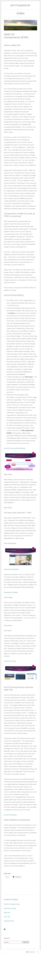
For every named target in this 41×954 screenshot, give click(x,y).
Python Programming (12, 904)
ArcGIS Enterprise (10, 815)
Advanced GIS (9, 921)
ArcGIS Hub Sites (10, 661)
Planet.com (30, 242)
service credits (14, 175)
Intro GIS (7, 917)
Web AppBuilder (10, 543)
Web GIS (7, 912)
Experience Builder (11, 592)
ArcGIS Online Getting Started (14, 448)
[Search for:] (13, 942)
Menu (21, 13)
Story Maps (8, 625)
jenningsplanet (20, 5)
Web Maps (8, 507)
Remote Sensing (10, 908)
